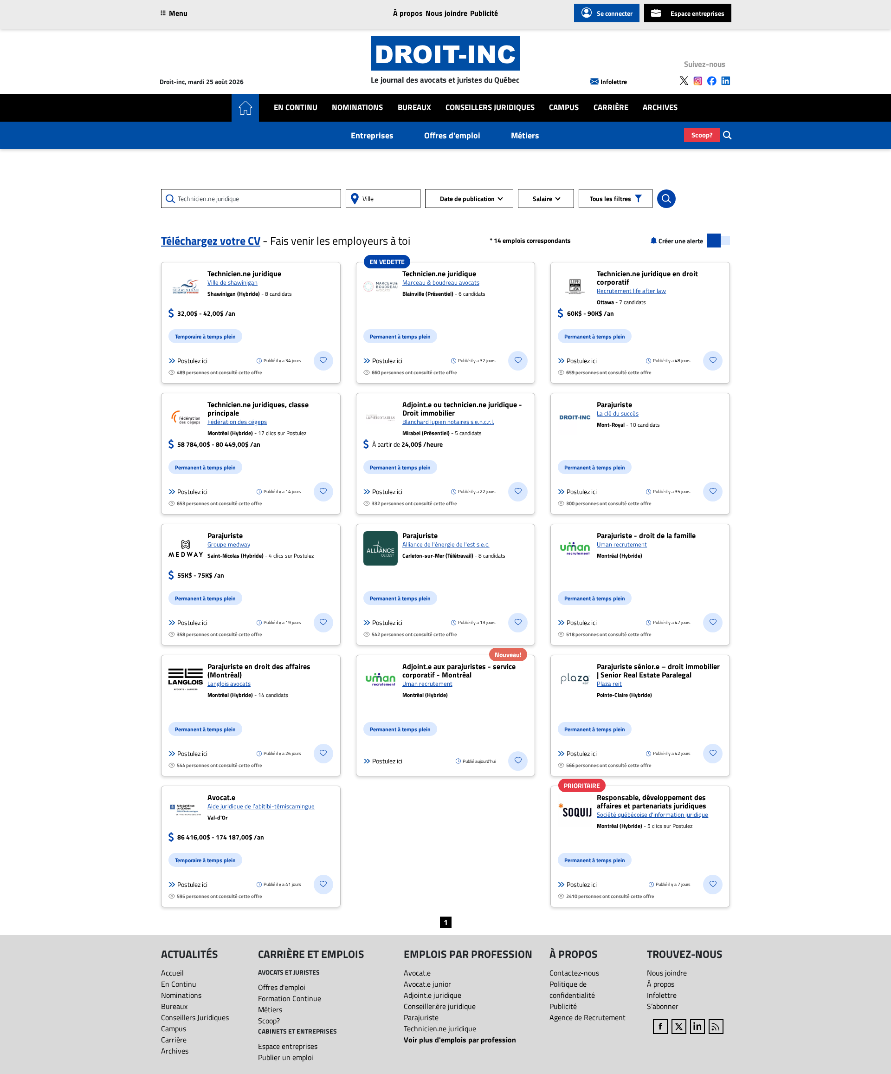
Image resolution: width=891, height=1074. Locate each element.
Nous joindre (446, 13)
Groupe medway (228, 544)
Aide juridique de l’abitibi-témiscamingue (261, 806)
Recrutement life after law (631, 290)
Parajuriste (421, 1017)
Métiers (525, 135)
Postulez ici (192, 361)
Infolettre (613, 81)
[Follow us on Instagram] (698, 80)
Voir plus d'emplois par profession (460, 1039)
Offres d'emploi (452, 135)
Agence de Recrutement (587, 1017)
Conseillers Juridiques (490, 107)
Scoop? (702, 135)
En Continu (295, 107)
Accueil (172, 972)
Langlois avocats (229, 683)
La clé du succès (618, 413)
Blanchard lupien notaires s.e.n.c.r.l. (448, 421)
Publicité (484, 13)
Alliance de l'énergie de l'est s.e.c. (446, 544)
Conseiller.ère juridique (440, 1006)
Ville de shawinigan (232, 282)
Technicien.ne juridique (440, 1028)
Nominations (357, 107)
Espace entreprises (697, 13)
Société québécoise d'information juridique (652, 814)
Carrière (611, 107)
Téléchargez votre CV (210, 240)
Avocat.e (417, 972)
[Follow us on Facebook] (711, 80)
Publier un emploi (285, 1057)
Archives (660, 107)
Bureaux (414, 107)
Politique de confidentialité (572, 989)
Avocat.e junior (427, 983)
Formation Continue (289, 998)
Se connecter (615, 13)
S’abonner (662, 1006)
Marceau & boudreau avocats (440, 282)
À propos (408, 13)
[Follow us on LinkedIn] (725, 80)
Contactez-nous (574, 972)
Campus (564, 107)
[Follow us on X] (684, 80)
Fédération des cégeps (237, 421)
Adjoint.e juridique (432, 995)
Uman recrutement (622, 544)
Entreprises (372, 135)
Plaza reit (609, 683)
